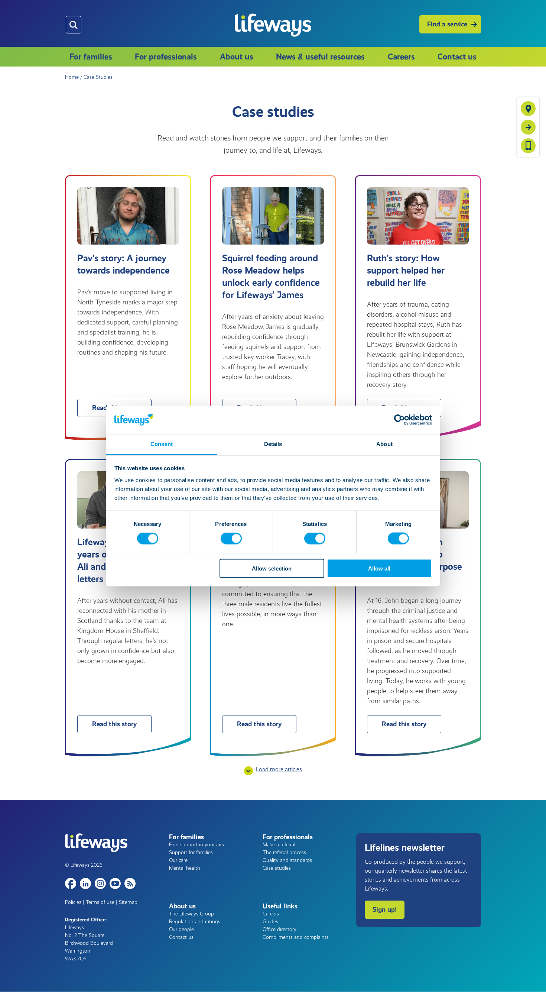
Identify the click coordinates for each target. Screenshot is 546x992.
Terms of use (100, 902)
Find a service (447, 24)
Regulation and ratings (194, 921)
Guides (270, 921)
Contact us (457, 57)
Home (72, 77)
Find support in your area (197, 844)
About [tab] (384, 444)
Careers (401, 57)
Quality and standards (287, 860)
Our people (181, 929)
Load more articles (279, 769)
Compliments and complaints (296, 937)
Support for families (191, 852)
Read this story (114, 724)
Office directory (279, 929)
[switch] (231, 539)
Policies (73, 902)
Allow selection (272, 568)
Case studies (277, 868)
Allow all (379, 568)
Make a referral (279, 844)
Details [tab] (273, 444)
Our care (178, 860)
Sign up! (385, 909)
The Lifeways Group (191, 914)
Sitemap (128, 902)
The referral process (284, 852)
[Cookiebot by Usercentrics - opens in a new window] (399, 419)
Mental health (184, 868)
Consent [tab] (161, 444)
